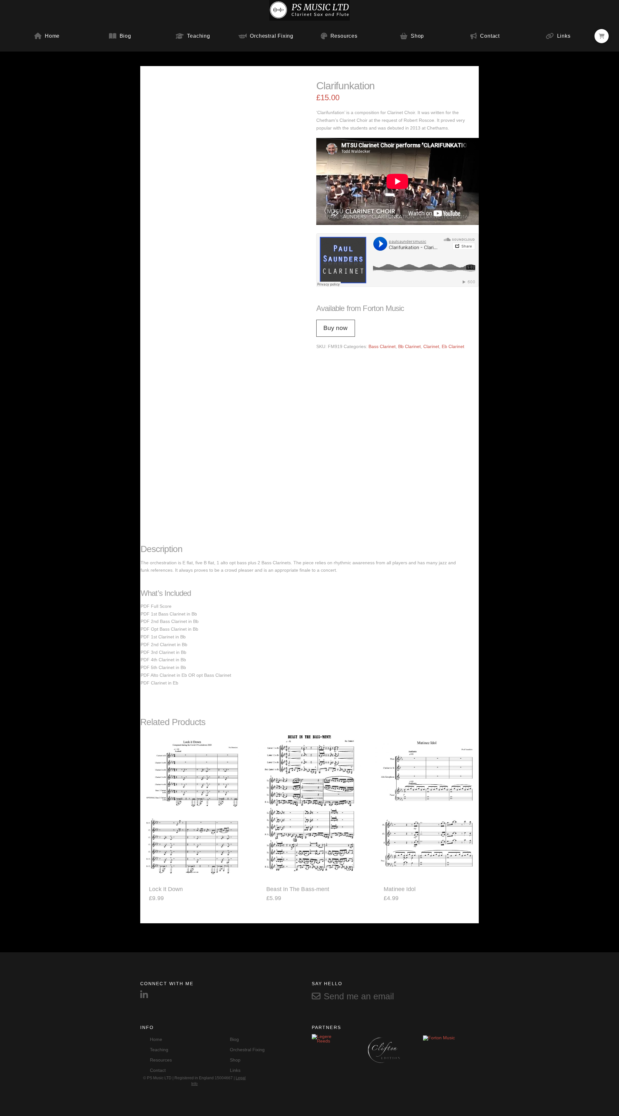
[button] (601, 36)
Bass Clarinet (382, 346)
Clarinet (431, 346)
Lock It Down (166, 889)
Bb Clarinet (409, 346)
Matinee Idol (400, 889)
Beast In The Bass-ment (297, 889)
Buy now (335, 328)
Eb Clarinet (453, 346)
